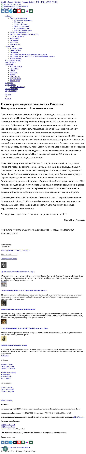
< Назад (4, 250)
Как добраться (6, 387)
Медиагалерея (15, 79)
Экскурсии (9, 46)
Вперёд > (26, 250)
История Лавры (7, 364)
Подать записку (11, 91)
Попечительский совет (23, 30)
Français (25, 2)
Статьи (12, 71)
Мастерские (14, 38)
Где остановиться (7, 389)
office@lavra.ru (78, 417)
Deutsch (10, 2)
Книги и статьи (16, 66)
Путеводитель (15, 50)
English (3, 2)
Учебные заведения (8, 372)
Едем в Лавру (10, 85)
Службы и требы (7, 391)
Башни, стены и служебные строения (24, 34)
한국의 (55, 2)
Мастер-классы (15, 58)
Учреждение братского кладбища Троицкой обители (18, 309)
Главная (8, 95)
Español (17, 2)
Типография (5, 378)
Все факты (5, 355)
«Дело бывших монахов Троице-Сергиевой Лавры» (18, 272)
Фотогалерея (15, 81)
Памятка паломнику (17, 87)
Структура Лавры (7, 366)
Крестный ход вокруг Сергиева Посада (14, 345)
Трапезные (14, 42)
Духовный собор (20, 24)
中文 (37, 2)
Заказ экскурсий (16, 48)
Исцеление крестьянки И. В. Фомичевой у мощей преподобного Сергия (24, 328)
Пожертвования (11, 89)
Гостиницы (14, 40)
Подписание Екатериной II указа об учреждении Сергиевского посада (24, 290)
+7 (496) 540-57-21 (8, 425)
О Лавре (8, 16)
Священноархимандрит (23, 20)
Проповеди (14, 69)
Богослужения (10, 62)
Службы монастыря (21, 28)
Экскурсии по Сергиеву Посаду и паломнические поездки (32, 56)
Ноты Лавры (15, 77)
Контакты (9, 83)
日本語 (48, 2)
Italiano (31, 2)
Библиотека (9, 64)
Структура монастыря (18, 18)
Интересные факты (9, 259)
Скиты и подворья (8, 368)
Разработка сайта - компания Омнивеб (15, 447)
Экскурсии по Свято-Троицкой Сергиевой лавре (28, 54)
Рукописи (13, 73)
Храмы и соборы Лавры (19, 32)
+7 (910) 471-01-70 (8, 427)
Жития (12, 75)
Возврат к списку (14, 250)
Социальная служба (12, 60)
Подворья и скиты (17, 36)
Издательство (15, 44)
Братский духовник (21, 26)
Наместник (18, 22)
